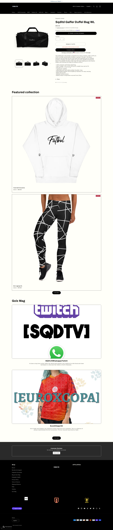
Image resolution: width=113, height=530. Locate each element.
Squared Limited (18, 525)
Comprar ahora (70, 49)
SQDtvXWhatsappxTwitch (56, 361)
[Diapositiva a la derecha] (50, 63)
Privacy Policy (15, 479)
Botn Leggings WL (17, 285)
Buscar (13, 467)
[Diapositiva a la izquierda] (13, 63)
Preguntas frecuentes (17, 472)
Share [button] (58, 79)
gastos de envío (60, 27)
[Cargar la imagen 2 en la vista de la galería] (28, 64)
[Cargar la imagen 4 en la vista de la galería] (45, 64)
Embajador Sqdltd (16, 477)
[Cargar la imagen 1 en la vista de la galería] (19, 64)
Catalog (14, 489)
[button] (14, 12)
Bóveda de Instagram (17, 470)
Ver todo (56, 292)
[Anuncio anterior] (12, 1)
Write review (56, 452)
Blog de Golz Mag (16, 474)
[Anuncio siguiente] (100, 1)
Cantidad (57, 36)
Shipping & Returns (16, 484)
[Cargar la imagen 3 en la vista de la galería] (36, 64)
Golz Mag (14, 491)
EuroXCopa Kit (56, 426)
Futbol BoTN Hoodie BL (19, 187)
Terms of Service (16, 482)
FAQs (13, 486)
